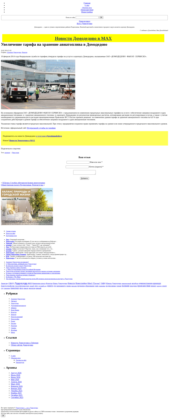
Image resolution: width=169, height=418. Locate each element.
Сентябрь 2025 (17, 397)
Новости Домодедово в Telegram (24, 343)
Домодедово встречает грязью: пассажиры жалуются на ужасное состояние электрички (33, 271)
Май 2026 (15, 380)
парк (96, 286)
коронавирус (61, 286)
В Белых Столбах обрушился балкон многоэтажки (23, 183)
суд (2, 288)
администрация (145, 283)
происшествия (143, 286)
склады (159, 286)
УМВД (103, 283)
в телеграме (49, 136)
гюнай (32, 286)
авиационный (126, 283)
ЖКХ (30, 283)
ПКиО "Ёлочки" (93, 283)
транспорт (14, 288)
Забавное (13, 308)
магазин (74, 286)
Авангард (4, 283)
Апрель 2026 (16, 382)
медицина (81, 286)
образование (90, 286)
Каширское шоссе (39, 283)
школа (26, 288)
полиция (125, 286)
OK (3, 416)
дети (36, 286)
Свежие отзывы (11, 231)
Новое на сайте (10, 233)
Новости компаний (17, 317)
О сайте (87, 5)
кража (68, 286)
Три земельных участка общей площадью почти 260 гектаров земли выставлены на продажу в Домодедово (39, 279)
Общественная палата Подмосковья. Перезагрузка (22, 185)
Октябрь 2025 (16, 395)
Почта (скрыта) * (96, 167)
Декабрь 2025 (16, 391)
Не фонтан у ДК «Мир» (13, 277)
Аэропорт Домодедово (14, 52)
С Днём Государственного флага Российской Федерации (23, 269)
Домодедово (21, 283)
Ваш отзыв (15, 152)
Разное (13, 321)
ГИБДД (11, 283)
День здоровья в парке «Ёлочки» (16, 267)
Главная (87, 3)
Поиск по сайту (70, 17)
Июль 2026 (15, 375)
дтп (54, 286)
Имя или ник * (96, 162)
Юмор (13, 332)
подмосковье (111, 286)
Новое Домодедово (60, 283)
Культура (49, 283)
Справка (13, 328)
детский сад (42, 286)
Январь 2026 (16, 388)
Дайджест (14, 301)
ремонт (153, 286)
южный (38, 288)
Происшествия (87, 10)
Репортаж (14, 326)
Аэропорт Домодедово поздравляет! (17, 262)
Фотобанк (14, 330)
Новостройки (87, 12)
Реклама (13, 323)
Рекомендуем (20, 362)
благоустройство (8, 286)
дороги (50, 286)
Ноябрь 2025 (16, 393)
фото (21, 288)
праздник (133, 286)
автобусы (135, 283)
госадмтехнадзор (22, 286)
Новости (24, 52)
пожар (119, 286)
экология (32, 288)
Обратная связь (87, 8)
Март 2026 (15, 384)
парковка (102, 286)
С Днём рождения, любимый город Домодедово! (21, 264)
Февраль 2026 (17, 386)
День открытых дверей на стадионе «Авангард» (20, 275)
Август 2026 (16, 373)
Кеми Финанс (15, 310)
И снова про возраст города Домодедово (18, 266)
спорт (164, 286)
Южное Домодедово (113, 283)
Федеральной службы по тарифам (41, 128)
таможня (7, 288)
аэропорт (7, 152)
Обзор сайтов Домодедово (22, 345)
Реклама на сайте (21, 360)
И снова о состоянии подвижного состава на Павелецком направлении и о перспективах (33, 273)
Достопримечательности (18, 305)
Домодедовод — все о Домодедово (27, 408)
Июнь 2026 (15, 377)
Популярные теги (11, 236)
